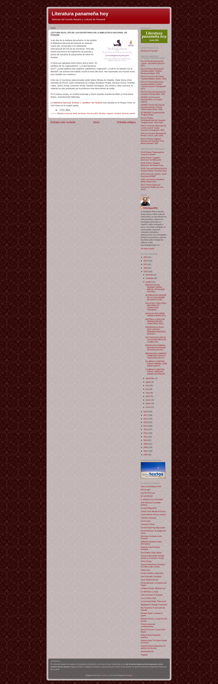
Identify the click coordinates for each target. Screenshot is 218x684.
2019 (146, 271)
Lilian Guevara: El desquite (152, 595)
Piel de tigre (145, 490)
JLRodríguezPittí (150, 208)
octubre (149, 282)
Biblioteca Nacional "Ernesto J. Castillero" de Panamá (77, 103)
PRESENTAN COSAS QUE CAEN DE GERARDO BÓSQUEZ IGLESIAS (155, 330)
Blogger (129, 675)
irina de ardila (92, 113)
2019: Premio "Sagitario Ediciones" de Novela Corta (152, 164)
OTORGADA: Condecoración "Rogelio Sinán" (153, 114)
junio (148, 389)
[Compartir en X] (65, 110)
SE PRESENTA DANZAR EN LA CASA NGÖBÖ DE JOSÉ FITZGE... (155, 297)
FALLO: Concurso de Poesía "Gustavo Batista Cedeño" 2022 (153, 77)
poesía (132, 113)
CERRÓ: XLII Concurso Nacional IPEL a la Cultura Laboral (151, 99)
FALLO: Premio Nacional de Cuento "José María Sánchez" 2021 (153, 63)
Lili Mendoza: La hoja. (150, 592)
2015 (146, 422)
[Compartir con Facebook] (67, 110)
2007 (146, 451)
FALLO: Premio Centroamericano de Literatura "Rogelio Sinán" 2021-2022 (153, 120)
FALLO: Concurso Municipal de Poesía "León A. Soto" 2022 (153, 134)
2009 (146, 444)
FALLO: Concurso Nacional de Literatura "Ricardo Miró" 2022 (153, 93)
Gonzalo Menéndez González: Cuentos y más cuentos (153, 565)
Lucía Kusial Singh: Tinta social (153, 601)
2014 (146, 426)
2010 (146, 440)
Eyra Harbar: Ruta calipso (151, 553)
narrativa (117, 113)
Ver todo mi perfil (147, 249)
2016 (146, 419)
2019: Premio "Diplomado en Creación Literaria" (152, 153)
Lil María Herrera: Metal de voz (153, 588)
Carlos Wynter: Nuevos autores (153, 514)
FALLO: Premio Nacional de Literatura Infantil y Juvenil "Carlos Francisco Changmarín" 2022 (153, 85)
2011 (146, 437)
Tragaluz (144, 655)
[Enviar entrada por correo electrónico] (56, 110)
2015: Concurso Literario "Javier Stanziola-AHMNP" (154, 175)
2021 (146, 264)
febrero (149, 403)
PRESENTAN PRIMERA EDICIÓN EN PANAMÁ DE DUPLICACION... (155, 347)
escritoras (82, 113)
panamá (125, 113)
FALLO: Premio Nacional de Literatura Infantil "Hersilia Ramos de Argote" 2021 (152, 71)
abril (148, 396)
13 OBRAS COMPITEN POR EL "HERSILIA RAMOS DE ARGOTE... (155, 371)
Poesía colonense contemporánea (148, 625)
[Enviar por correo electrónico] (60, 110)
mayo (148, 393)
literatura (102, 113)
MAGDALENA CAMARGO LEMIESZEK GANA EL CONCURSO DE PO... (156, 355)
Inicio (96, 122)
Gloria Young (146, 561)
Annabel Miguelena (149, 508)
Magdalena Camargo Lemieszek (154, 605)
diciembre (150, 275)
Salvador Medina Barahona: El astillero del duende (153, 647)
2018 (146, 412)
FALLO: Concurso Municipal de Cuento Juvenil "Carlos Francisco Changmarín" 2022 (153, 128)
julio (148, 385)
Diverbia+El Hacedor (149, 51)
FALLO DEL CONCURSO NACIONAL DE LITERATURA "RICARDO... (155, 306)
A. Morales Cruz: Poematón (152, 499)
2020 (146, 268)
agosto (149, 382)
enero (148, 407)
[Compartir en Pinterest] (69, 110)
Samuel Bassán (147, 651)
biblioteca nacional (64, 113)
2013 (146, 429)
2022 (146, 261)
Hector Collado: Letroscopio (152, 573)
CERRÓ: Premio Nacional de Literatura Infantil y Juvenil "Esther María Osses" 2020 (152, 107)
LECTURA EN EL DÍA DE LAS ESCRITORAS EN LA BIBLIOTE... (155, 339)
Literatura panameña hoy (80, 13)
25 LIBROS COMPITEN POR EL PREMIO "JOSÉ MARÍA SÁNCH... (156, 363)
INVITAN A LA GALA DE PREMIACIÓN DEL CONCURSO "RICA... (155, 321)
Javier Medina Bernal (149, 580)
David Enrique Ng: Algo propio (153, 528)
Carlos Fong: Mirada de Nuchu (153, 511)
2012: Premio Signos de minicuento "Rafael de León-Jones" (152, 187)
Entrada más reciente (63, 122)
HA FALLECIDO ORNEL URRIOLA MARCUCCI (155, 314)
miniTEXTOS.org (148, 493)
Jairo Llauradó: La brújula (151, 576)
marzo (148, 400)
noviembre (150, 278)
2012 (146, 433)
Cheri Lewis (145, 521)
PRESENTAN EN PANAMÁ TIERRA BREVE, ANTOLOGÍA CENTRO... (155, 288)
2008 (146, 447)
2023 (146, 257)
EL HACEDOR (147, 496)
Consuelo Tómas (148, 524)
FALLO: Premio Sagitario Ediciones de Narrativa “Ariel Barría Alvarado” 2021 (152, 141)
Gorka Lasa (145, 570)
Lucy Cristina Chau (148, 598)
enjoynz (105, 675)
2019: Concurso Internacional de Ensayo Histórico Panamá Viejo (154, 169)
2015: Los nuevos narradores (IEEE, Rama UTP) (152, 180)
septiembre (150, 378)
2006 (146, 455)
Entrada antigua (126, 122)
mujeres (110, 113)
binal (75, 113)
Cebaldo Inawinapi (148, 518)
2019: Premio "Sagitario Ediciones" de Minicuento (151, 159)
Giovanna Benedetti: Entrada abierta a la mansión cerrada (152, 557)
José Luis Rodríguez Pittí (151, 486)
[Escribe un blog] (63, 110)
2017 (146, 415)
